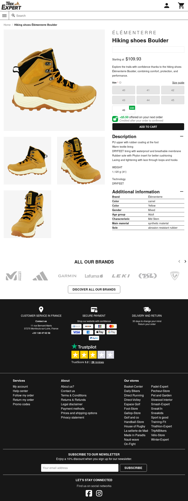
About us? (67, 386)
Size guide (178, 82)
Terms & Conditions (73, 395)
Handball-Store (134, 422)
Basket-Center (133, 386)
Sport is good (159, 417)
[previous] (179, 262)
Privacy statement (72, 417)
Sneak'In (156, 408)
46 (128, 109)
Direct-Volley (132, 400)
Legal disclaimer (71, 404)
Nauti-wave (131, 439)
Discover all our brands (94, 289)
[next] (185, 262)
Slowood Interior (161, 400)
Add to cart (148, 127)
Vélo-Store (158, 435)
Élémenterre (134, 32)
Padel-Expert (159, 386)
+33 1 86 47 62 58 (41, 333)
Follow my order (23, 395)
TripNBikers (159, 430)
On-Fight (129, 444)
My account (20, 386)
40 (123, 90)
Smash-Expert (160, 404)
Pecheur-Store (160, 391)
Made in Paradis (134, 435)
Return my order (23, 400)
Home (7, 25)
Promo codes (21, 404)
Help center (20, 391)
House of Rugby (134, 426)
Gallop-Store (132, 413)
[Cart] (181, 5)
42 (172, 90)
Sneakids (157, 413)
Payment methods (72, 408)
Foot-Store (131, 408)
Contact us (41, 321)
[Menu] (4, 15)
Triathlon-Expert (161, 426)
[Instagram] (99, 494)
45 (172, 100)
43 (123, 100)
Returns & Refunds (73, 400)
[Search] (13, 15)
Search (21, 15)
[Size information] (120, 82)
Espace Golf (132, 404)
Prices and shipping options (79, 413)
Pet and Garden (161, 395)
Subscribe (133, 468)
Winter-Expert (160, 439)
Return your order (147, 324)
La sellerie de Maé (136, 430)
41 (148, 90)
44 (148, 100)
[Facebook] (89, 494)
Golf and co (131, 417)
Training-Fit (158, 422)
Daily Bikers (132, 391)
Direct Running (134, 395)
